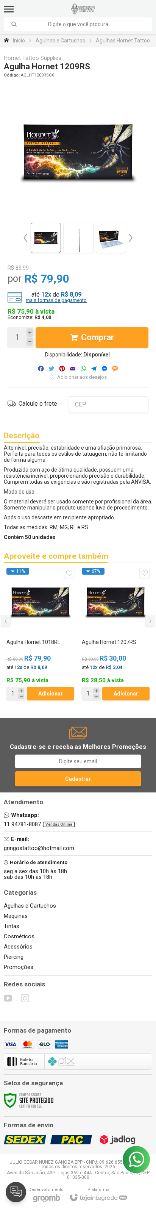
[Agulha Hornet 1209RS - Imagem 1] (46, 238)
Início (19, 41)
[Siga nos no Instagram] (25, 998)
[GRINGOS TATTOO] (83, 9)
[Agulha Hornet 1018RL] (40, 634)
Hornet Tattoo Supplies (32, 58)
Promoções (18, 967)
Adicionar (50, 694)
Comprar (97, 337)
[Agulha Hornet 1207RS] (116, 634)
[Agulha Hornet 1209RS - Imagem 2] (78, 238)
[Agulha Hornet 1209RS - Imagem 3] (111, 238)
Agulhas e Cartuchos (60, 41)
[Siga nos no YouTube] (8, 998)
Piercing (13, 956)
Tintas (11, 926)
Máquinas (16, 916)
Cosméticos (19, 936)
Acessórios (18, 946)
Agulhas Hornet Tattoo (123, 41)
